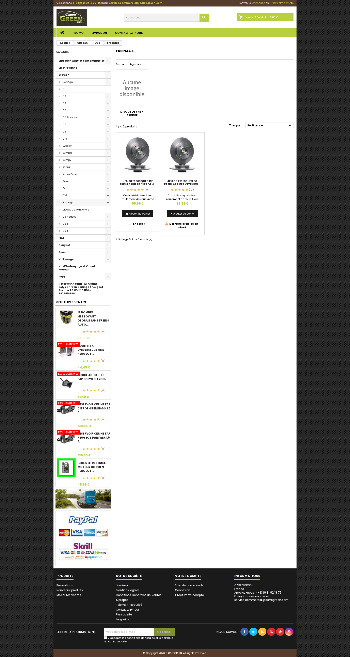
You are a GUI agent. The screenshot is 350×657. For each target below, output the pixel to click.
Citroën (64, 75)
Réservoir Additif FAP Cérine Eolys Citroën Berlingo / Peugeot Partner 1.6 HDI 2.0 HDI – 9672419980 (81, 288)
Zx (64, 188)
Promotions (65, 585)
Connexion (182, 590)
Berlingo (68, 82)
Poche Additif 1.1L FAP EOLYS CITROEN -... (92, 379)
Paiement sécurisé (129, 605)
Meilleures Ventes (70, 302)
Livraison (99, 33)
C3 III (65, 231)
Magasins (122, 619)
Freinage (68, 202)
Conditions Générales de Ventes (138, 595)
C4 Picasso (70, 117)
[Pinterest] (280, 640)
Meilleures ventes (69, 595)
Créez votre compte (189, 595)
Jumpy (67, 160)
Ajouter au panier (138, 213)
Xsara (66, 167)
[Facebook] (244, 640)
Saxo (66, 181)
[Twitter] (253, 640)
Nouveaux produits (70, 590)
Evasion (67, 145)
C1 (64, 89)
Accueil (62, 51)
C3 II (65, 223)
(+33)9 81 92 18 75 (84, 3)
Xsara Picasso (71, 174)
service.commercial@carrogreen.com (135, 3)
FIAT (62, 238)
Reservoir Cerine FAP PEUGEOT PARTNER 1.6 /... (94, 438)
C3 (64, 103)
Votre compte (188, 576)
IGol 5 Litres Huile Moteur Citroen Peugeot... (92, 467)
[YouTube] (271, 640)
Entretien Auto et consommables (82, 60)
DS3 (65, 195)
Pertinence (270, 125)
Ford (62, 276)
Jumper (67, 153)
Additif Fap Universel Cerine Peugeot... (91, 350)
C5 (64, 124)
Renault (64, 252)
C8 (64, 131)
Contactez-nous (129, 33)
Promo (78, 33)
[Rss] (262, 640)
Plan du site (124, 614)
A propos (122, 600)
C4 (64, 110)
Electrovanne (68, 67)
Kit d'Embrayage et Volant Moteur (77, 268)
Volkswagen (67, 259)
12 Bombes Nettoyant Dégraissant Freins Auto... (93, 318)
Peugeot (64, 245)
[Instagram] (289, 640)
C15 (65, 138)
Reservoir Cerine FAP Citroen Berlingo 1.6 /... (94, 408)
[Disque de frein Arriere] (132, 88)
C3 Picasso (69, 216)
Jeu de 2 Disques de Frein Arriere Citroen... (138, 182)
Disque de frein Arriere (76, 209)
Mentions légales (128, 590)
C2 (64, 96)
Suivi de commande (189, 585)
